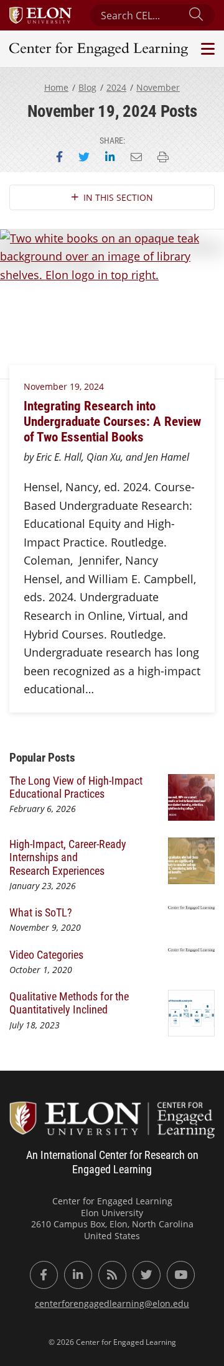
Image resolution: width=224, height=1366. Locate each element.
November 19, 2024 (64, 386)
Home (56, 87)
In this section (118, 197)
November (158, 87)
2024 (116, 87)
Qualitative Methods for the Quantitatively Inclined (69, 1003)
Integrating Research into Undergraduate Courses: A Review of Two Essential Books (112, 421)
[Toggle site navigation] (206, 49)
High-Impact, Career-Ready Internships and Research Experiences (67, 857)
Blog (87, 87)
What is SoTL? (40, 912)
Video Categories (46, 954)
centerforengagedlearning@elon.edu (112, 1303)
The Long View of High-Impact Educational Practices (75, 787)
